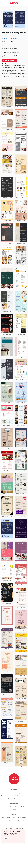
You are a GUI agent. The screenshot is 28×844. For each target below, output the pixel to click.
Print (4, 806)
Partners (19, 817)
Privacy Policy (15, 820)
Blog (16, 806)
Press (14, 817)
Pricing (3, 817)
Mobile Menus (16, 795)
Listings (3, 795)
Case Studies (10, 806)
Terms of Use (7, 820)
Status (22, 820)
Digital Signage (22, 793)
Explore (14, 809)
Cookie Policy (10, 834)
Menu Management (12, 793)
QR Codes (24, 795)
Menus (4, 793)
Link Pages (9, 798)
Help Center (22, 806)
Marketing (9, 795)
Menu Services (17, 798)
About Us (9, 817)
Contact (24, 817)
